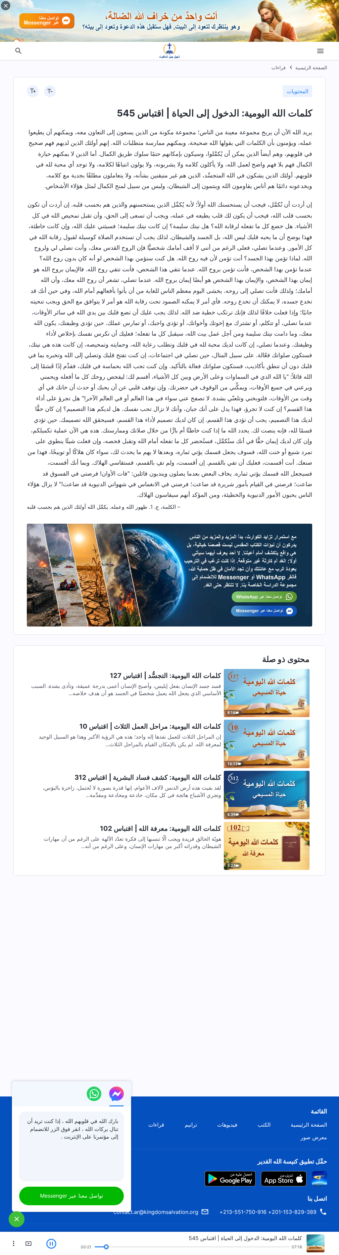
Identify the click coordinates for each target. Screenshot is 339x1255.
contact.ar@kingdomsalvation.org (156, 1212)
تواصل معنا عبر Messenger (71, 1195)
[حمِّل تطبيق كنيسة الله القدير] (319, 1178)
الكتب (264, 1124)
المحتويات (297, 91)
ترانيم (191, 1124)
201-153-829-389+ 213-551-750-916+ (267, 1212)
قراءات (278, 67)
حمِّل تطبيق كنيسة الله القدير (292, 1161)
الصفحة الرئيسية (311, 67)
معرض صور (314, 1137)
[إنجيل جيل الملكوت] (169, 51)
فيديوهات (227, 1124)
